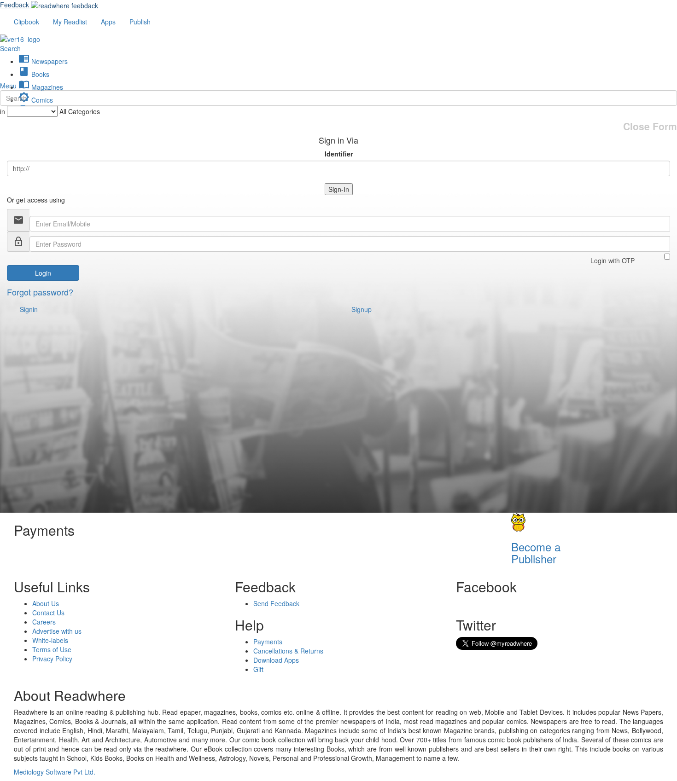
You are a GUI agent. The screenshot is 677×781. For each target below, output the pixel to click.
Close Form (650, 126)
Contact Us (48, 612)
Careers (44, 621)
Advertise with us (57, 631)
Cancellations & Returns (288, 650)
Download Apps (276, 660)
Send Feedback (276, 603)
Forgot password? (40, 292)
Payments (267, 641)
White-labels (50, 640)
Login (43, 273)
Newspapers (43, 61)
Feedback (14, 4)
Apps (108, 21)
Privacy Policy (52, 658)
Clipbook (26, 21)
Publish (140, 21)
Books (33, 74)
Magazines (40, 87)
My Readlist (70, 21)
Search (10, 48)
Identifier (339, 153)
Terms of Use (51, 649)
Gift (258, 669)
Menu (8, 85)
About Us (45, 603)
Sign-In (338, 189)
